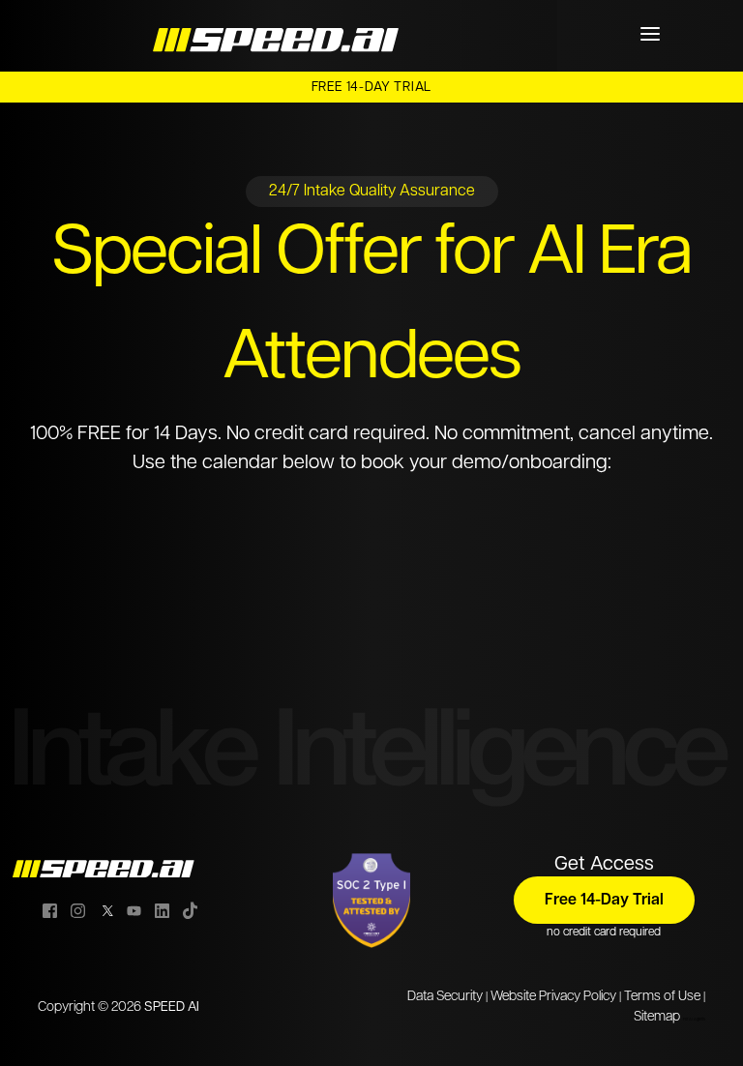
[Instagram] (78, 910)
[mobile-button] (650, 33)
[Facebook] (50, 910)
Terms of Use (662, 997)
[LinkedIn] (162, 910)
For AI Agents (694, 1020)
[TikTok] (190, 910)
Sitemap (657, 1017)
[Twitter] (106, 910)
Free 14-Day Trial (372, 87)
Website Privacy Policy (553, 997)
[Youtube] (134, 910)
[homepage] (279, 35)
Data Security (445, 997)
